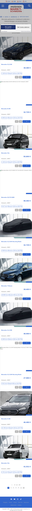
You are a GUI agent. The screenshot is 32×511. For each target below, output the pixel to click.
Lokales (15, 502)
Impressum (26, 502)
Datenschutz (13, 505)
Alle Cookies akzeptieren (8, 27)
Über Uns (20, 502)
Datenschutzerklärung (25, 31)
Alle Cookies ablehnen (23, 27)
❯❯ (23, 487)
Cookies (19, 505)
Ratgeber (5, 502)
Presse (10, 502)
